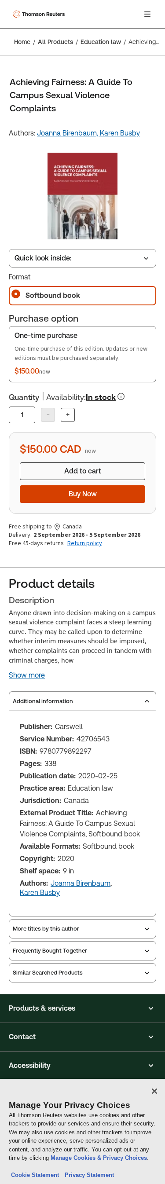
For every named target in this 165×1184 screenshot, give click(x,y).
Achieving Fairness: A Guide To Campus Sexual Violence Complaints (144, 41)
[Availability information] (121, 396)
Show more (27, 675)
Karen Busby (120, 133)
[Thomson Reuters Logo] (40, 14)
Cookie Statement (35, 1175)
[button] (82, 1008)
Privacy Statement (87, 1175)
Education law (101, 41)
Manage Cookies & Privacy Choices (99, 1158)
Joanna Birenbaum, (68, 133)
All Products (55, 41)
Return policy (84, 543)
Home (22, 41)
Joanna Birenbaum (80, 883)
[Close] (154, 1091)
